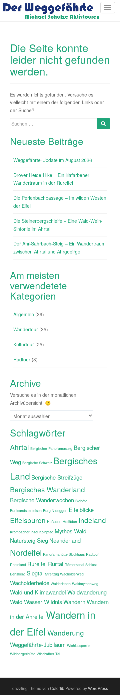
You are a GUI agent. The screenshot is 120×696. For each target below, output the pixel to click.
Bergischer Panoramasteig (51, 448)
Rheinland (18, 564)
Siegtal (35, 573)
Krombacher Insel (24, 531)
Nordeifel (26, 552)
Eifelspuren (28, 520)
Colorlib (57, 688)
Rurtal (55, 564)
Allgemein (23, 314)
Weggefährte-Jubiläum (38, 645)
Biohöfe (81, 500)
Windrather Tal (48, 653)
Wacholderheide (29, 583)
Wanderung (65, 633)
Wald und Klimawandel (38, 592)
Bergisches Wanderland (47, 489)
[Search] (103, 123)
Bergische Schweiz (37, 462)
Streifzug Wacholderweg (64, 573)
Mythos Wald (70, 531)
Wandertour (25, 329)
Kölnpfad (46, 531)
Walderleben (61, 583)
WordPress (98, 688)
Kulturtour (23, 344)
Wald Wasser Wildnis (36, 602)
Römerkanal (74, 564)
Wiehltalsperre (78, 645)
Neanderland (65, 540)
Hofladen (54, 521)
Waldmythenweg (85, 583)
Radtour (21, 359)
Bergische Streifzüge (56, 477)
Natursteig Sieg (29, 540)
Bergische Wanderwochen (42, 500)
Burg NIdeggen (55, 510)
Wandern (74, 602)
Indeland (92, 520)
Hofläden (70, 521)
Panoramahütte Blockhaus (64, 554)
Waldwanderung (87, 592)
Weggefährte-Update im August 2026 (52, 160)
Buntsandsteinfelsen (26, 510)
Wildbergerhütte (22, 653)
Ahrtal (19, 447)
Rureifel (37, 564)
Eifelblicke (81, 510)
